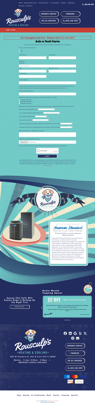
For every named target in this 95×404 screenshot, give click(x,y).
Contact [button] (29, 6)
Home (21, 3)
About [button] (63, 3)
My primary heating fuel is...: (27, 116)
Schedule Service (48, 14)
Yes (21, 50)
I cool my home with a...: (26, 120)
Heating (26, 395)
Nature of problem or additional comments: (31, 130)
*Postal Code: (23, 73)
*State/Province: (53, 68)
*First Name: (22, 55)
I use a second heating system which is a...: (31, 113)
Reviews (22, 6)
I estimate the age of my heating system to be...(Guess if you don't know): (39, 123)
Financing (70, 14)
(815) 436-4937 (89, 4)
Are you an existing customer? (28, 47)
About (49, 395)
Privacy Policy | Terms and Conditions (47, 402)
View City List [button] (19, 307)
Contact (56, 395)
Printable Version (67, 320)
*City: (20, 68)
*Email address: (23, 80)
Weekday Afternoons (26, 101)
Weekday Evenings (25, 103)
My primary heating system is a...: (28, 109)
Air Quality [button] (55, 3)
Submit (47, 156)
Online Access (44, 400)
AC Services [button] (44, 3)
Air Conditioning (38, 395)
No (21, 52)
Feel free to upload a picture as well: (29, 139)
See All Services (49, 20)
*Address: (22, 63)
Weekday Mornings (26, 99)
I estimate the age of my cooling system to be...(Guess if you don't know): (39, 127)
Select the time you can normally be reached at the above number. (38, 97)
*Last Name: (52, 55)
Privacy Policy (48, 165)
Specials (71, 3)
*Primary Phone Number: (26, 91)
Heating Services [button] (30, 3)
